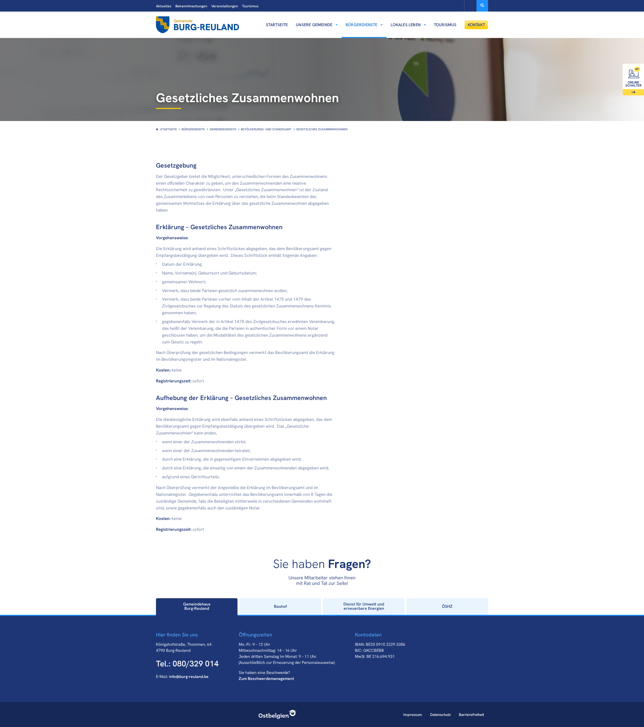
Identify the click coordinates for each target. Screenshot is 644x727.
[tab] (196, 606)
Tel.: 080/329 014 (187, 663)
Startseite (277, 24)
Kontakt (476, 24)
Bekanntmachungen (191, 6)
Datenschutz (440, 714)
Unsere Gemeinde (314, 24)
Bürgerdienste (362, 24)
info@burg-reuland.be (189, 676)
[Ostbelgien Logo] (277, 714)
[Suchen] (482, 6)
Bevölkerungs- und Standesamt (266, 129)
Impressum (412, 714)
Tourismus (250, 6)
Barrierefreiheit (471, 714)
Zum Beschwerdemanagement (266, 678)
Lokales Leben (406, 24)
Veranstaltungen (224, 6)
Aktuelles (163, 6)
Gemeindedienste (223, 129)
